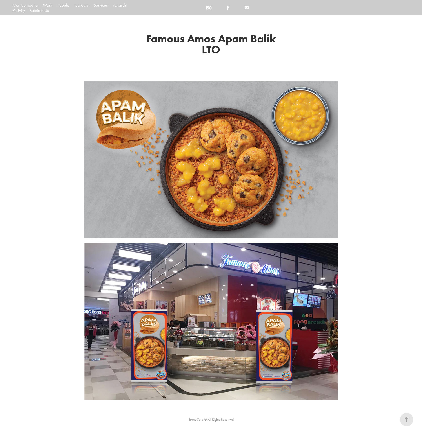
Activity (19, 10)
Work (47, 5)
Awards (119, 5)
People (63, 5)
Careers (81, 5)
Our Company (25, 5)
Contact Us (39, 10)
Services (101, 5)
